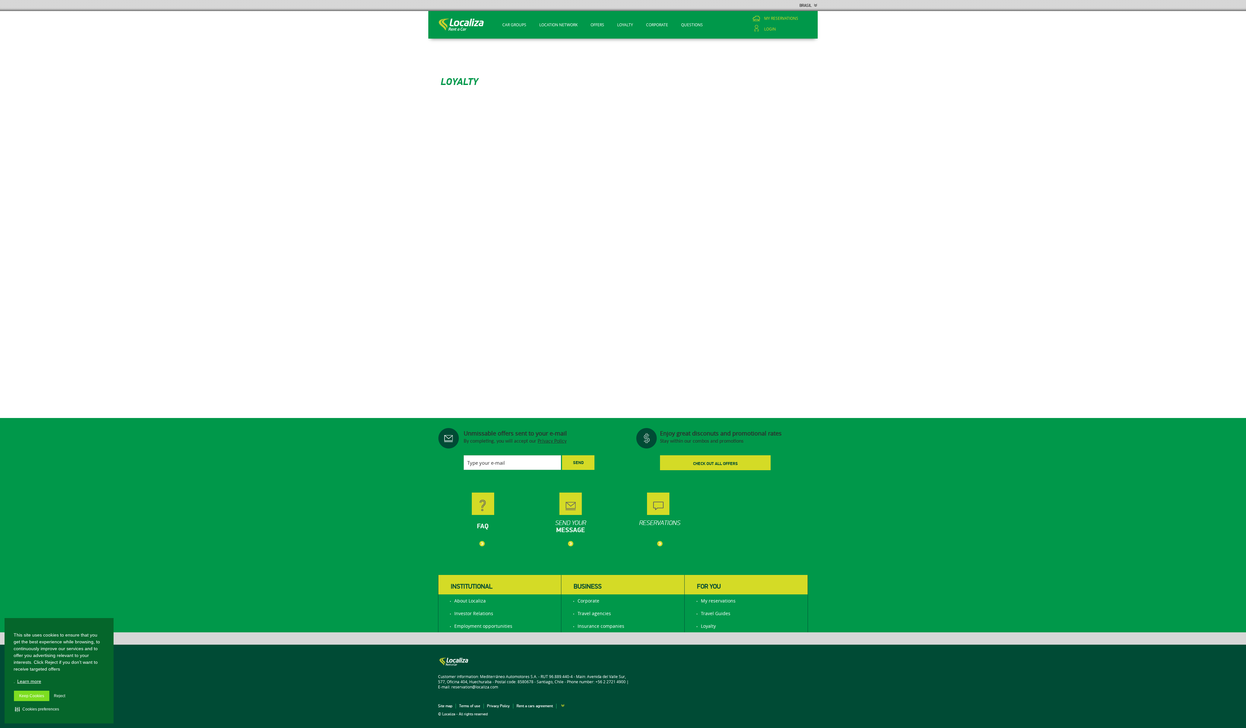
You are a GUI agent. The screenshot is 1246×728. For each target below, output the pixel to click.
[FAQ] (508, 499)
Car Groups (514, 24)
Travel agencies (594, 613)
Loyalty (625, 24)
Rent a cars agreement (535, 706)
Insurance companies (601, 626)
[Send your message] (595, 499)
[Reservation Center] (683, 499)
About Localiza (470, 601)
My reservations (781, 18)
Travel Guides (715, 613)
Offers (597, 24)
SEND (578, 462)
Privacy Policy (552, 441)
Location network (558, 24)
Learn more (29, 681)
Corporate (657, 24)
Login (770, 29)
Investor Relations (473, 613)
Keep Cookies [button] (31, 696)
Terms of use (469, 706)
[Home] (463, 25)
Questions (692, 24)
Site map (445, 706)
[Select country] (560, 706)
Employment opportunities (483, 626)
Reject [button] (59, 696)
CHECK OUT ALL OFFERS (715, 463)
